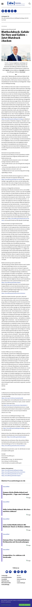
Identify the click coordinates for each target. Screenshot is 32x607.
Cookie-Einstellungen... (6, 605)
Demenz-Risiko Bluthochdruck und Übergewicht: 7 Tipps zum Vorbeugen (16, 493)
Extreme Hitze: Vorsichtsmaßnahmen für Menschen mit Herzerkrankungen (16, 541)
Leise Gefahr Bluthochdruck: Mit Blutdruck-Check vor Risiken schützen (16, 526)
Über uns (18, 575)
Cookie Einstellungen (21, 582)
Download (22, 72)
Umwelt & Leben (5, 581)
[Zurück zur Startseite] (16, 3)
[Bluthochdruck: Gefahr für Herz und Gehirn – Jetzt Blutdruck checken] (6, 11)
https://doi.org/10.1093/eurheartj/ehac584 (12, 398)
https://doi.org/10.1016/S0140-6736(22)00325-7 (16, 405)
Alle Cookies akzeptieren (24, 605)
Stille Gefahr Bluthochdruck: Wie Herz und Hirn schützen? (16, 510)
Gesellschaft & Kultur (6, 577)
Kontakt (18, 581)
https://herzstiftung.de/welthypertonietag (12, 119)
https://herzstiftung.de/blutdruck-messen (11, 179)
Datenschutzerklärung (21, 579)
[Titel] (2, 11)
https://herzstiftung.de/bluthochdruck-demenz (13, 293)
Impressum (19, 577)
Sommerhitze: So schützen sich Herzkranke (14, 556)
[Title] (9, 11)
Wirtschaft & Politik (6, 582)
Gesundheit (4, 579)
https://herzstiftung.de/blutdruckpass (11, 282)
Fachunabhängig (5, 584)
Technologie (4, 575)
